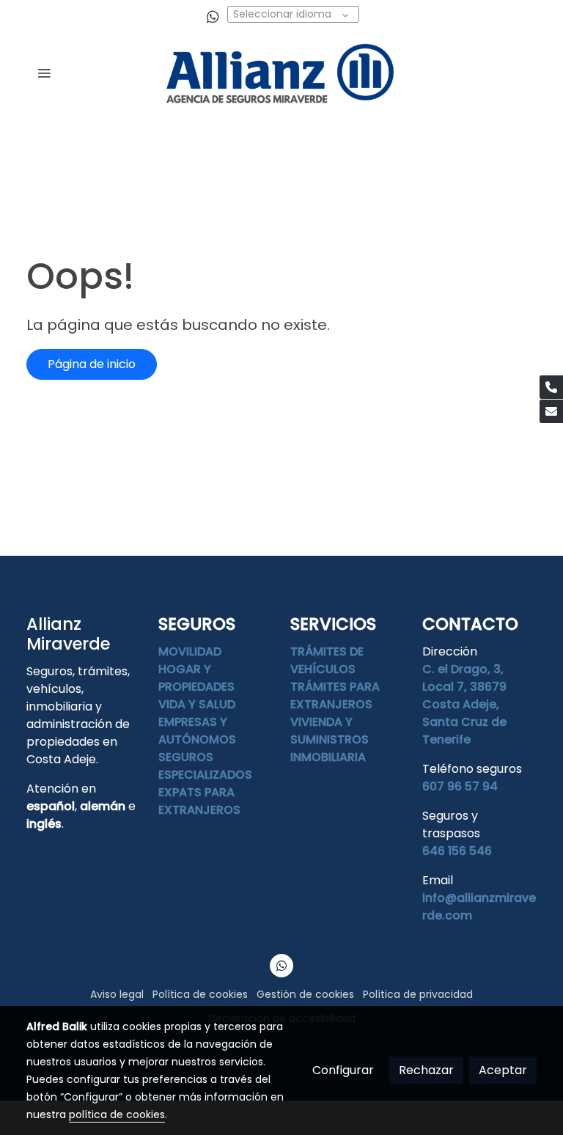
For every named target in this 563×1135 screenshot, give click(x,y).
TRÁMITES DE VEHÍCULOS (327, 660)
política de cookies (117, 1114)
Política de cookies (200, 994)
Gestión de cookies (305, 994)
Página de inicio (92, 364)
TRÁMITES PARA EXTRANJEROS (335, 695)
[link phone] (551, 387)
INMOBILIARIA (328, 757)
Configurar (343, 1070)
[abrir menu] (44, 72)
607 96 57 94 (460, 786)
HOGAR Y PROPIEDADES (196, 678)
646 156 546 (457, 850)
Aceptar (503, 1070)
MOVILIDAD (189, 651)
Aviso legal (117, 994)
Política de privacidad (418, 994)
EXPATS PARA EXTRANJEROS (199, 801)
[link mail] (551, 411)
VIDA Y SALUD (196, 704)
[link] (281, 73)
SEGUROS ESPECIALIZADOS (205, 766)
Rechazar (426, 1070)
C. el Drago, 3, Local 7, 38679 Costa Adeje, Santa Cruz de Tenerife (464, 704)
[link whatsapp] (213, 16)
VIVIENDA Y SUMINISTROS (329, 730)
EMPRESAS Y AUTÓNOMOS (197, 730)
